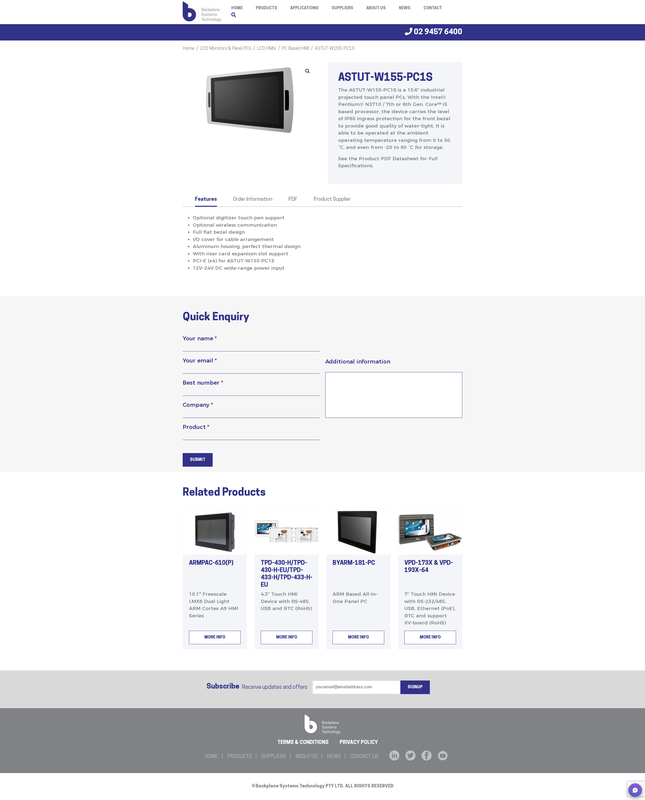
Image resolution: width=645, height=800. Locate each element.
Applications (304, 8)
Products (266, 8)
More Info (214, 637)
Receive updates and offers (257, 686)
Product (196, 427)
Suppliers (342, 8)
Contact (433, 8)
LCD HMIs (266, 49)
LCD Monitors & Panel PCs (225, 49)
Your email (200, 360)
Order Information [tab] (252, 199)
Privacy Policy (359, 742)
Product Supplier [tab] (332, 199)
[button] (307, 71)
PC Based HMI (295, 49)
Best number (203, 382)
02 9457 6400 (437, 32)
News (404, 8)
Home (189, 49)
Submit (197, 460)
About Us (376, 8)
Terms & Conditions (303, 742)
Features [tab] (206, 199)
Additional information (357, 361)
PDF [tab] (293, 199)
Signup (415, 687)
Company (198, 405)
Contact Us (364, 756)
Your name (200, 338)
